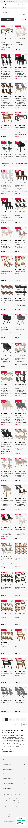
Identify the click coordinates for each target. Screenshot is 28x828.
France (11, 804)
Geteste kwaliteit (8, 783)
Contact (5, 774)
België (14, 800)
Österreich (8, 800)
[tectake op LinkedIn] (23, 794)
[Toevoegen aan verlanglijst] (12, 26)
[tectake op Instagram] (15, 794)
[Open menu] (25, 4)
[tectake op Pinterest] (8, 794)
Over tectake (6, 760)
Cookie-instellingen (19, 816)
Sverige (12, 806)
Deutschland (13, 802)
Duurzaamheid (7, 788)
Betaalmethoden (8, 769)
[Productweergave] (22, 19)
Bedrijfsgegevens (8, 816)
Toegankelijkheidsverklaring (14, 818)
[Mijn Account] (19, 4)
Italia (16, 804)
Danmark (20, 802)
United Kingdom (20, 806)
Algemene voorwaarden (14, 814)
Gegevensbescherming (14, 812)
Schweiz (20, 800)
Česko (7, 802)
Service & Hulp (7, 764)
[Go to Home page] (6, 4)
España (6, 804)
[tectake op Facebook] (4, 794)
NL (23, 1)
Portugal (7, 806)
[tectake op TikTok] (11, 794)
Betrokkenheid (7, 778)
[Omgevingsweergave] (25, 19)
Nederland (21, 804)
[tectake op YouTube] (19, 794)
